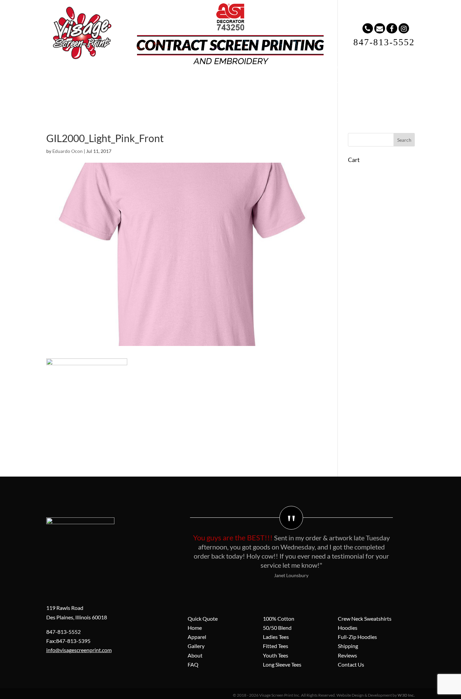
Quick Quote (203, 618)
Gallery (178, 81)
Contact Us (351, 664)
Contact (277, 81)
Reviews (347, 655)
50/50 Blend (277, 627)
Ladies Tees (276, 637)
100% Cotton (278, 618)
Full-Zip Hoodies (357, 637)
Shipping (348, 646)
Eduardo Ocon (67, 151)
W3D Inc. (406, 695)
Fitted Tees (275, 646)
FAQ (244, 81)
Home (105, 81)
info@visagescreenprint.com (79, 650)
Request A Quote (326, 81)
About (212, 81)
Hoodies (347, 627)
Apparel (140, 81)
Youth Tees (275, 655)
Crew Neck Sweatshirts (364, 618)
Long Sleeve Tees (282, 664)
